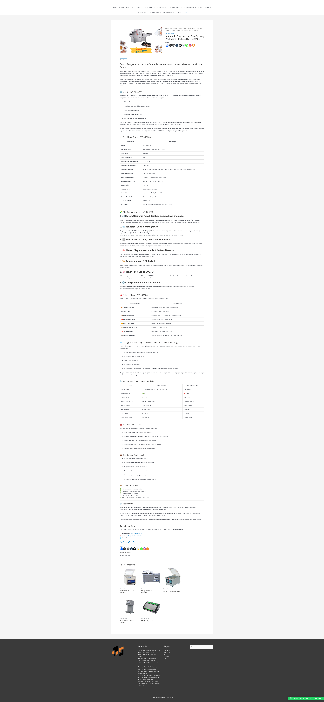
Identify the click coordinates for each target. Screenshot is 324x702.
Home (115, 7)
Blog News (167, 650)
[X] (170, 45)
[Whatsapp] (186, 45)
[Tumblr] (176, 45)
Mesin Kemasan (141, 12)
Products (166, 656)
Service (179, 12)
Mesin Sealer (182, 28)
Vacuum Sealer (191, 28)
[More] (193, 45)
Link (131, 538)
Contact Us (207, 7)
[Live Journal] (137, 548)
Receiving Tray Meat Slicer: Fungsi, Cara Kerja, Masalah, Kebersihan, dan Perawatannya (149, 684)
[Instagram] (190, 45)
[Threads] (180, 45)
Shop (165, 658)
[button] (186, 13)
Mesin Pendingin (189, 7)
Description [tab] (123, 60)
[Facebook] (167, 45)
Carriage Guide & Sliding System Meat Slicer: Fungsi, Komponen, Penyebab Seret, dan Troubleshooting (149, 677)
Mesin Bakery (123, 7)
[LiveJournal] (183, 45)
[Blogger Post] (173, 45)
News (200, 7)
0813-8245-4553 (136, 533)
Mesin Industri (154, 12)
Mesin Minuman (175, 7)
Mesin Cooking (148, 7)
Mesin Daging (136, 7)
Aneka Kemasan (168, 12)
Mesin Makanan (161, 7)
